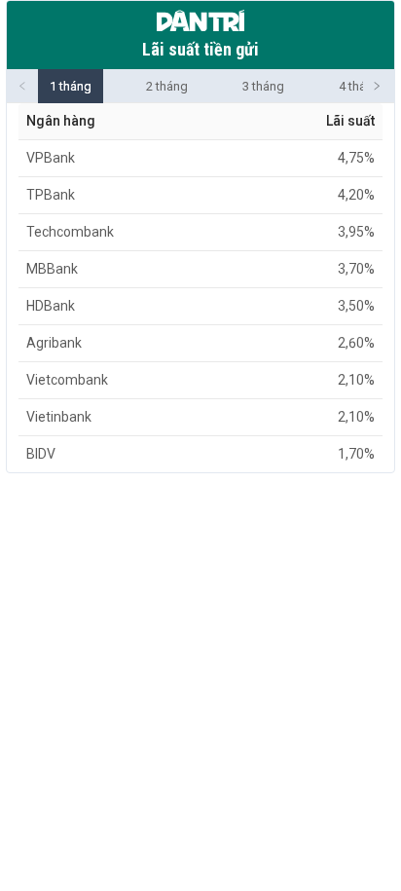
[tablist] (200, 86)
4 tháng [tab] (360, 86)
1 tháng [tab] (70, 86)
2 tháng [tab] (167, 86)
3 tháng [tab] (263, 86)
